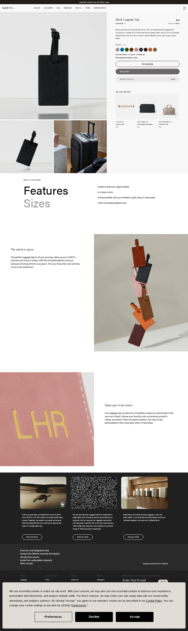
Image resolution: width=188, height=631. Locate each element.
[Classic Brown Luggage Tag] (131, 50)
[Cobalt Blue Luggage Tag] (122, 50)
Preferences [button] (78, 605)
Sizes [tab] (37, 202)
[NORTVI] (8, 8)
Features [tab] (46, 189)
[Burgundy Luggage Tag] (146, 50)
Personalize (147, 63)
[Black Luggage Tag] (141, 50)
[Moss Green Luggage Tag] (127, 50)
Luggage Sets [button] (48, 8)
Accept (135, 617)
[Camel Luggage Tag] (155, 50)
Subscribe (163, 581)
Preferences (53, 617)
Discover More (32, 537)
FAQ (47, 579)
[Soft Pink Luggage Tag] (136, 50)
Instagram (101, 579)
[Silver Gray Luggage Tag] (117, 50)
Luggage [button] (37, 8)
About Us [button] (78, 8)
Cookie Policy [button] (154, 600)
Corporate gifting (100, 8)
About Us (74, 579)
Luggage (23, 579)
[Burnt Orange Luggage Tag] (150, 50)
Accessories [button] (68, 8)
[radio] (117, 50)
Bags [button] (58, 8)
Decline (94, 617)
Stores (87, 8)
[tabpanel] (130, 194)
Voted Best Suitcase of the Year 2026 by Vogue (94, 2)
